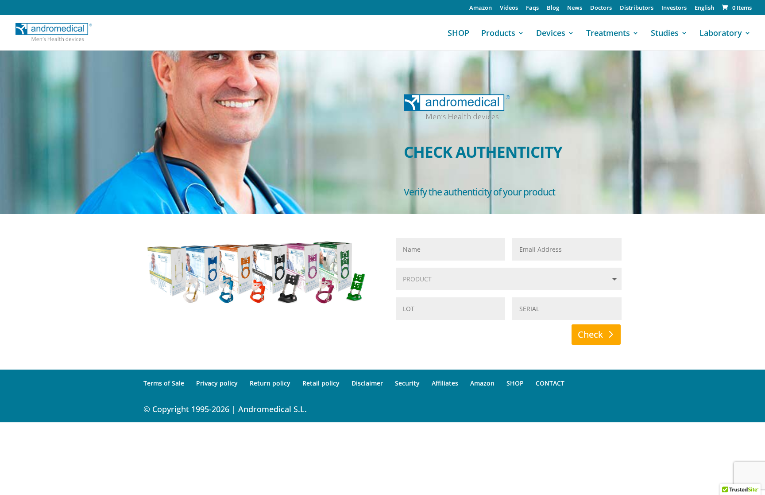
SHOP (458, 34)
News (574, 8)
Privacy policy (217, 383)
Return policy (270, 383)
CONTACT (550, 383)
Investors (674, 8)
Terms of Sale (163, 383)
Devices (550, 34)
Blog (553, 8)
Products (498, 34)
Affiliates (445, 383)
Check (590, 334)
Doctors (601, 8)
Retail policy (321, 383)
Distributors (636, 8)
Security (407, 383)
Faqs (532, 8)
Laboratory (720, 34)
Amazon (480, 8)
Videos (509, 8)
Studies (665, 34)
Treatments (608, 34)
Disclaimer (367, 383)
